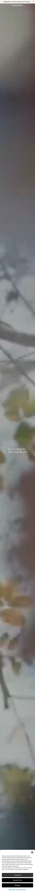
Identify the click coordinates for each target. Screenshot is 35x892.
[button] (32, 852)
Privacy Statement (21, 889)
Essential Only (17, 880)
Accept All (17, 875)
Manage (17, 885)
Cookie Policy (11, 889)
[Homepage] (17, 5)
